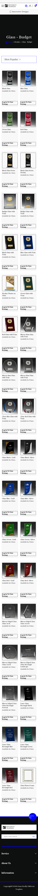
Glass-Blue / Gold (8, 500)
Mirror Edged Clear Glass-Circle (9, 664)
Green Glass (8, 131)
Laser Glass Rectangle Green (27, 746)
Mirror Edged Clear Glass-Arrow (27, 623)
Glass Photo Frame (27, 787)
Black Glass (8, 90)
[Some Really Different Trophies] (11, 5)
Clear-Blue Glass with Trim (9, 418)
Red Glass (27, 131)
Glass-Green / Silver (27, 541)
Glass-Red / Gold (8, 582)
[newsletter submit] (33, 836)
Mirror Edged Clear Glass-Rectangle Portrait (9, 705)
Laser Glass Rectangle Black (27, 705)
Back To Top (31, 816)
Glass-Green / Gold (9, 541)
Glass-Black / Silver (27, 459)
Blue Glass (27, 90)
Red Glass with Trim (9, 336)
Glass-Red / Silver (27, 582)
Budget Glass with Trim (8, 213)
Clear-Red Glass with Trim (27, 418)
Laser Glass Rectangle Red (8, 787)
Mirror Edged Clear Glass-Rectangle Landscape (27, 664)
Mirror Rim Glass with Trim (27, 336)
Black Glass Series (8, 172)
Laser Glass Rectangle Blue (8, 746)
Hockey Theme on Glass (8, 295)
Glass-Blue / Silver (27, 500)
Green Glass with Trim (27, 295)
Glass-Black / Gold (8, 459)
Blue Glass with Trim (27, 254)
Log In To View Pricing (7, 103)
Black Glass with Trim (8, 254)
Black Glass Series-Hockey (27, 172)
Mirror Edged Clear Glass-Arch (9, 623)
